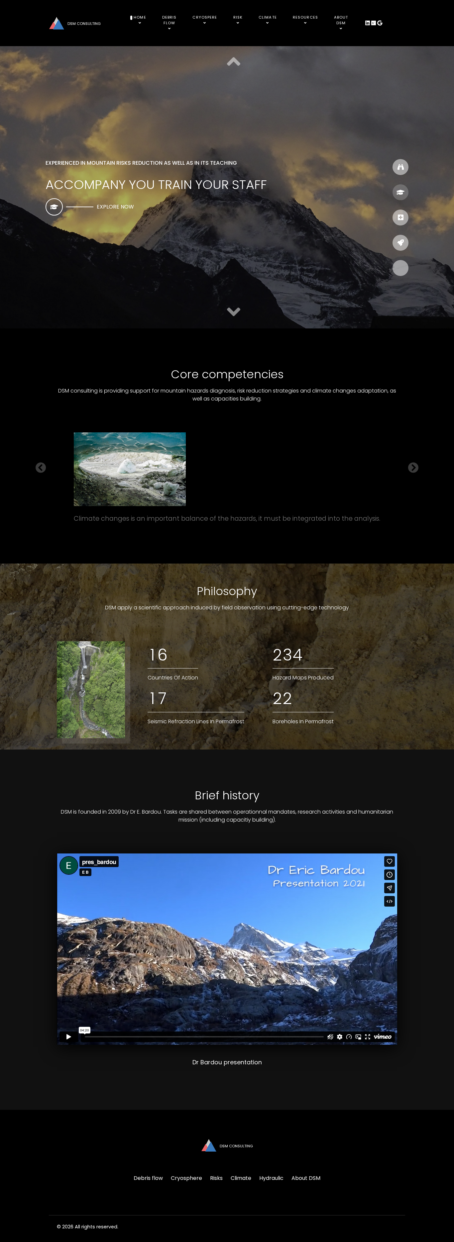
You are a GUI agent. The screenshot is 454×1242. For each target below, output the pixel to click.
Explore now (115, 207)
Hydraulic (271, 1178)
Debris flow (148, 1178)
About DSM (305, 1178)
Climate (241, 1178)
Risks (216, 1178)
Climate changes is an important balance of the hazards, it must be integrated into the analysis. (227, 518)
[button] (233, 312)
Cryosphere (186, 1178)
